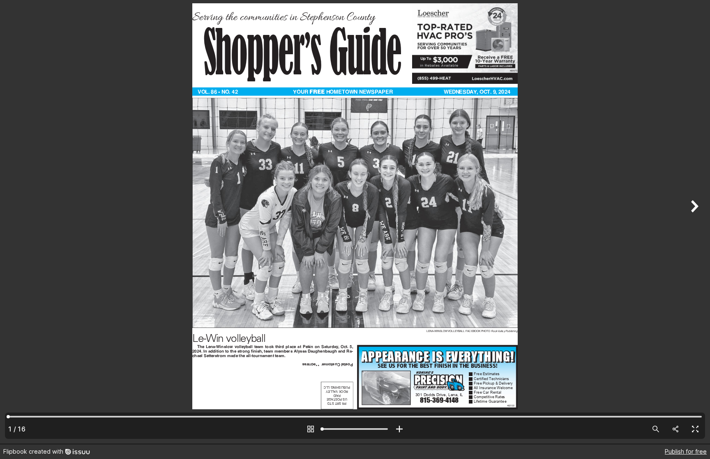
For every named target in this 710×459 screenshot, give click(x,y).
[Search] (656, 429)
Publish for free (686, 451)
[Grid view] (310, 429)
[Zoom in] (399, 429)
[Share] (675, 429)
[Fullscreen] (695, 429)
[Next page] (693, 222)
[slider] (355, 429)
